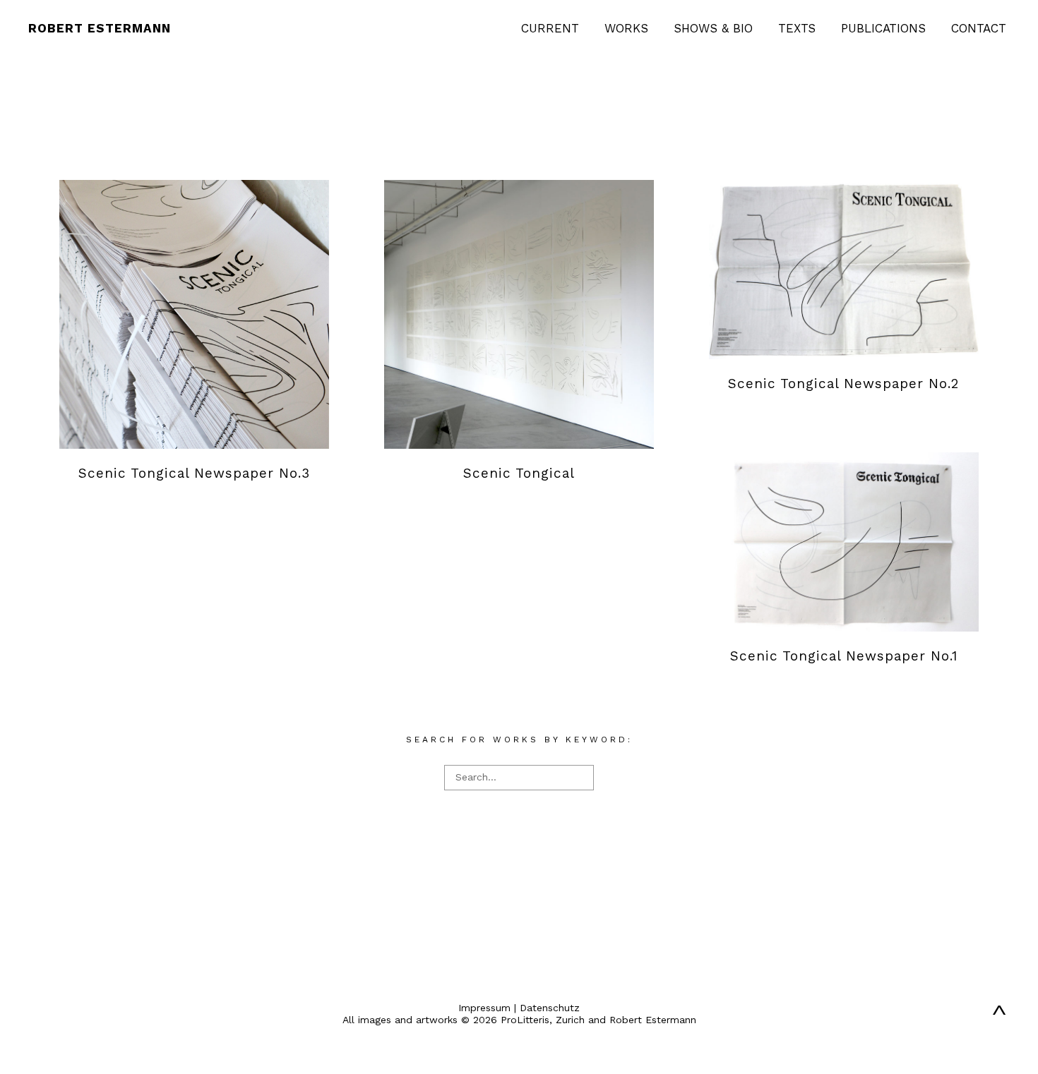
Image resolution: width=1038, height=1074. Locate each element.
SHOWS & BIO (713, 28)
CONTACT (978, 28)
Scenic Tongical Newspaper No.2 (843, 383)
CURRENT (550, 28)
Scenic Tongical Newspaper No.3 (194, 473)
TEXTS (797, 28)
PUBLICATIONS (883, 28)
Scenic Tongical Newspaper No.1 (844, 656)
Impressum (484, 1007)
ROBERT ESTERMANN (99, 28)
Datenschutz (550, 1007)
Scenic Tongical (519, 473)
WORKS (626, 28)
